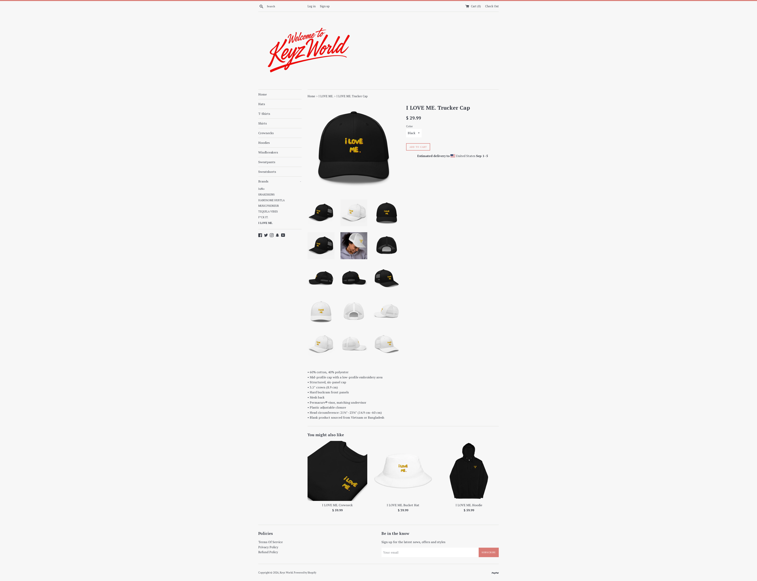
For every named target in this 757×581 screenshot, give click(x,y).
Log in (312, 6)
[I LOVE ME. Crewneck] (337, 471)
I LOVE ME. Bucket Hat (403, 505)
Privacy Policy (268, 547)
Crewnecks (266, 133)
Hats (261, 104)
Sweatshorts (267, 171)
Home (262, 94)
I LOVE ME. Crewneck (337, 505)
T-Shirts (264, 113)
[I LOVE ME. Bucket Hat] (403, 471)
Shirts (262, 123)
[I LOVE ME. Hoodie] (469, 471)
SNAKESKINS (266, 194)
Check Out (492, 6)
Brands (279, 181)
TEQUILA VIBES (268, 211)
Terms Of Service (270, 542)
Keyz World (286, 572)
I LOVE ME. (265, 223)
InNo (261, 189)
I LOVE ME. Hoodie (469, 505)
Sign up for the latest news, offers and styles (413, 542)
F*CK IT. (263, 217)
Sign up (325, 6)
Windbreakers (268, 152)
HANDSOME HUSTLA (271, 200)
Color (409, 126)
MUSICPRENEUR (268, 206)
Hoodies (264, 142)
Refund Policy (268, 552)
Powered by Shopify (305, 572)
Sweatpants (266, 162)
